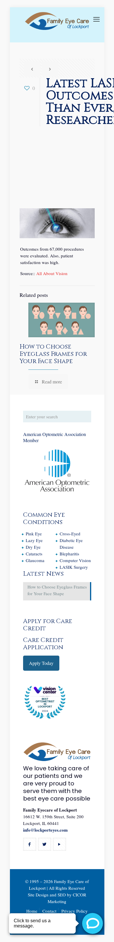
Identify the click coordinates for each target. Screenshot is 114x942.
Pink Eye (34, 534)
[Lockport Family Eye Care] (57, 24)
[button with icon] (29, 844)
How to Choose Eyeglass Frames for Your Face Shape (53, 354)
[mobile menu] (96, 19)
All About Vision (52, 273)
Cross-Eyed (70, 534)
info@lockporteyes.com (45, 830)
